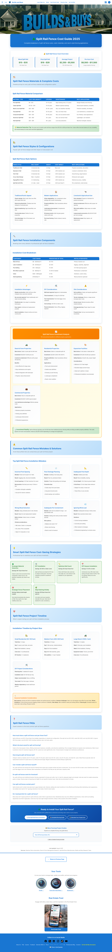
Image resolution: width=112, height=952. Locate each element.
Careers (27, 944)
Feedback (32, 944)
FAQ (23, 944)
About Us (18, 944)
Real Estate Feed (54, 2)
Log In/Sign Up (41, 2)
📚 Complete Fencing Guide (57, 817)
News (47, 2)
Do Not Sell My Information (89, 944)
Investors (78, 944)
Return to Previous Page (56, 859)
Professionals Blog (70, 944)
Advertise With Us (40, 944)
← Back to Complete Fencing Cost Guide (56, 839)
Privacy (47, 944)
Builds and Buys (17, 2)
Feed (6, 2)
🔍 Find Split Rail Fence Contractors (36, 817)
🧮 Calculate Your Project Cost (77, 817)
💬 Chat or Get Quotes (56, 947)
